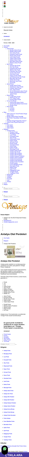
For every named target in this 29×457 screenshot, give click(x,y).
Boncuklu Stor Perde (15, 78)
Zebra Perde (10, 48)
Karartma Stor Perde (15, 68)
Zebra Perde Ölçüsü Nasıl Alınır (15, 122)
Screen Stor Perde (15, 72)
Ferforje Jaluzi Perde (15, 88)
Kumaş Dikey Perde (15, 99)
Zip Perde (12, 82)
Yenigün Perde (14, 171)
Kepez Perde (13, 140)
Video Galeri (10, 128)
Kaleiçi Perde (13, 147)
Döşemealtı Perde (15, 139)
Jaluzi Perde (10, 84)
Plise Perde (10, 106)
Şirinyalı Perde (14, 142)
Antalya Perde (14, 132)
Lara (8, 180)
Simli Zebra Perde (15, 57)
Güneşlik (6, 337)
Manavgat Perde (14, 149)
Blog (5, 112)
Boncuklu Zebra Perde (16, 61)
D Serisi (12, 108)
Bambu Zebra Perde (15, 50)
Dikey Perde (10, 95)
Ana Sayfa (6, 46)
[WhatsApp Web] (5, 450)
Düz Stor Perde (14, 67)
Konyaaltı (9, 178)
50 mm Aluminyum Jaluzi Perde (18, 91)
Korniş (5, 335)
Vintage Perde (11, 130)
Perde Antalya (14, 163)
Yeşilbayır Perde (14, 173)
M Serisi (12, 109)
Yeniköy (9, 177)
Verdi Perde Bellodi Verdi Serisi (18, 103)
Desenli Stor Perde (15, 65)
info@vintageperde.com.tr (11, 222)
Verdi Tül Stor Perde (15, 75)
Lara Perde (13, 135)
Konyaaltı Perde (14, 136)
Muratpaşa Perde (14, 133)
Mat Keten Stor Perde (16, 81)
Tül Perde (6, 341)
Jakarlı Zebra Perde (15, 58)
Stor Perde (10, 64)
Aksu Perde (13, 137)
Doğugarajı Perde (15, 170)
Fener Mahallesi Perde (16, 164)
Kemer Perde (13, 143)
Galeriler (6, 123)
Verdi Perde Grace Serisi (17, 102)
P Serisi (12, 111)
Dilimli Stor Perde (15, 79)
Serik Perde (13, 146)
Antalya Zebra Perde (15, 150)
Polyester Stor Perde (15, 71)
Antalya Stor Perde (15, 152)
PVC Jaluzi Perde (15, 89)
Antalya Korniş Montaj (16, 159)
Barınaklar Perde (14, 166)
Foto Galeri (10, 125)
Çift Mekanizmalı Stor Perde (17, 77)
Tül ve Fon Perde (11, 101)
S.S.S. (5, 183)
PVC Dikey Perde (15, 98)
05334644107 (7, 36)
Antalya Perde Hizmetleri (17, 161)
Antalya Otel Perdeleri (16, 154)
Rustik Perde (13, 105)
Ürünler (6, 47)
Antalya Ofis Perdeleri (16, 153)
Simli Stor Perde (14, 74)
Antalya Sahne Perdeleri (16, 157)
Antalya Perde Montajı (16, 160)
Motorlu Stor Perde (15, 70)
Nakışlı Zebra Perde (15, 60)
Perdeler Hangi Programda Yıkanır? (16, 120)
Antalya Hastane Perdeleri (17, 156)
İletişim (6, 184)
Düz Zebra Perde (14, 53)
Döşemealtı (10, 174)
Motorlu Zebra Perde (15, 62)
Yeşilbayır (9, 176)
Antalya (9, 181)
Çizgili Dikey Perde (15, 96)
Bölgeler (6, 129)
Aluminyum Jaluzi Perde (16, 87)
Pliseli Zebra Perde (15, 55)
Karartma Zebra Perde (16, 54)
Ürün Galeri (10, 126)
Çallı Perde (13, 169)
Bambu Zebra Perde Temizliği (15, 116)
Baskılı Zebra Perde (15, 51)
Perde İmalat (7, 334)
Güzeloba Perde (14, 144)
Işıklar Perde (13, 167)
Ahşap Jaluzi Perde (15, 85)
